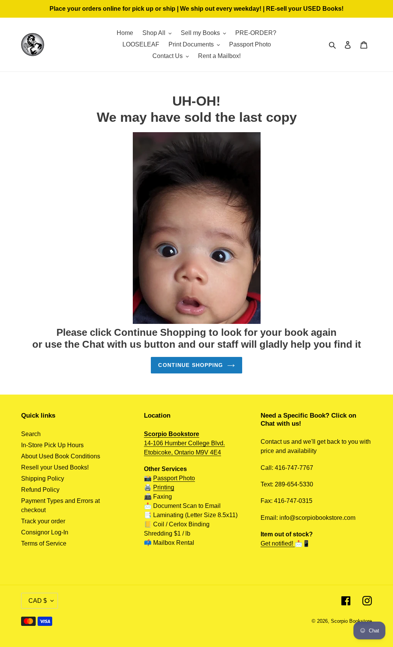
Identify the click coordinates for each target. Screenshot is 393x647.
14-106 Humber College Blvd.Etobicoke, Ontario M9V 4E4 (184, 443)
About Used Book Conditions (60, 456)
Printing (163, 487)
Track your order (43, 521)
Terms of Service (43, 543)
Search (31, 434)
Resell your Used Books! (55, 467)
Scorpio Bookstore (351, 621)
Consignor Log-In (44, 532)
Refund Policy (40, 489)
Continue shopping (190, 365)
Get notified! (278, 543)
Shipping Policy (42, 478)
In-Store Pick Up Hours (52, 445)
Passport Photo (174, 478)
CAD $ (37, 600)
